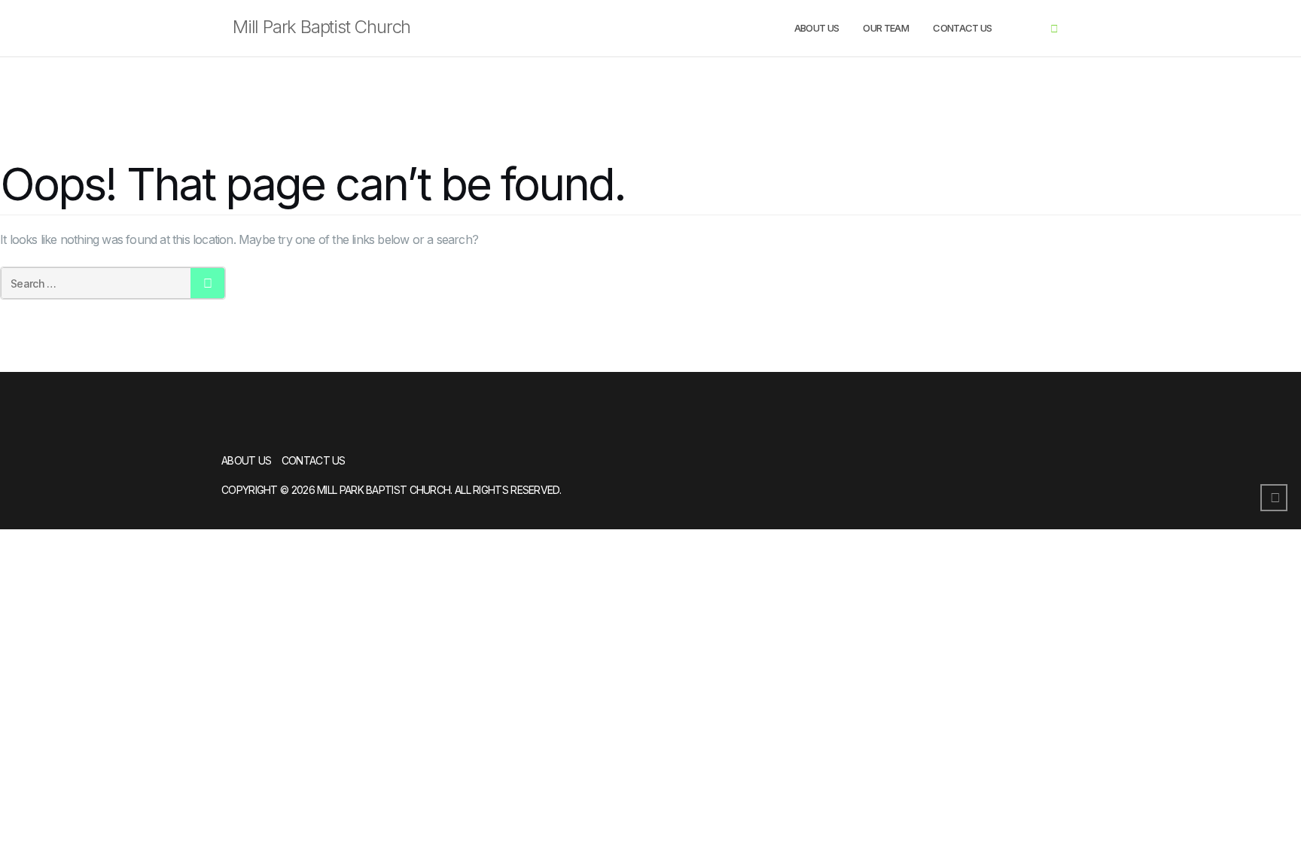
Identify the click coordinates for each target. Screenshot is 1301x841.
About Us (816, 28)
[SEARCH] (207, 283)
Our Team (886, 28)
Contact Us (962, 28)
